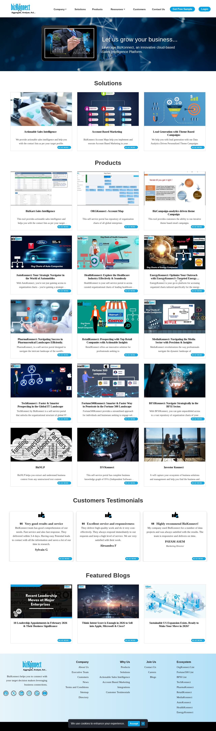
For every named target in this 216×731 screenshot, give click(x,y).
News (86, 682)
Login (204, 9)
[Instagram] (29, 693)
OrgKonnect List (185, 667)
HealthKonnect (185, 707)
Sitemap (84, 692)
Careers (152, 672)
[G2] (36, 693)
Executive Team (80, 672)
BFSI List (181, 677)
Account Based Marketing (116, 682)
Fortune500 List (185, 672)
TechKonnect (184, 682)
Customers (139, 9)
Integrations (123, 687)
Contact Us (158, 9)
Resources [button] (117, 9)
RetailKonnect (184, 692)
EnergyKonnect (185, 712)
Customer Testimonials (118, 692)
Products (97, 9)
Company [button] (59, 9)
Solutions (80, 9)
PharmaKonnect (185, 687)
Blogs (153, 677)
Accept (134, 723)
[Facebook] (5, 693)
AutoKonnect (184, 702)
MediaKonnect (184, 697)
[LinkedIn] (21, 693)
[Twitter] (13, 693)
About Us (83, 667)
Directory (84, 697)
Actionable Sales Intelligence (114, 677)
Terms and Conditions (77, 687)
